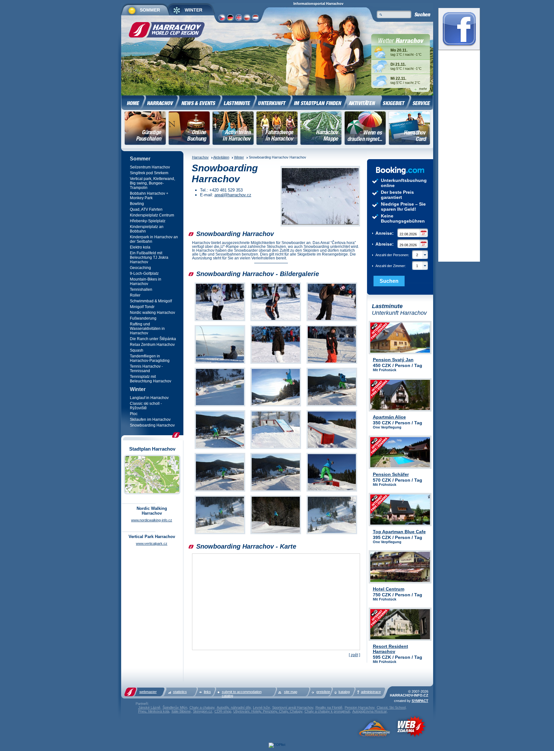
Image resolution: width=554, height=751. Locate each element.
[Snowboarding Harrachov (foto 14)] (275, 492)
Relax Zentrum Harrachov (152, 344)
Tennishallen (141, 289)
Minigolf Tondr (142, 307)
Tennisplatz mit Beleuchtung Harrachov (150, 378)
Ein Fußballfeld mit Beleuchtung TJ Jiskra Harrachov (149, 257)
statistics (180, 692)
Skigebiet (395, 102)
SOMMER (150, 9)
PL (246, 17)
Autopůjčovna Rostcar (369, 711)
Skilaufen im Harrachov (150, 419)
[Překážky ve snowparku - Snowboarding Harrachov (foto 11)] (275, 449)
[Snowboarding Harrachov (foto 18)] (331, 534)
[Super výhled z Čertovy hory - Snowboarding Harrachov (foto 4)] (220, 364)
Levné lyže (261, 707)
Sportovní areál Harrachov (292, 707)
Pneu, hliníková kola (153, 711)
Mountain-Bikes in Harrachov (145, 281)
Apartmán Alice (389, 417)
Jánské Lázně (149, 707)
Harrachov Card (410, 129)
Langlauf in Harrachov (149, 398)
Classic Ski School (391, 707)
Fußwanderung (143, 318)
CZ (221, 17)
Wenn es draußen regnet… (365, 129)
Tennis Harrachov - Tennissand (146, 368)
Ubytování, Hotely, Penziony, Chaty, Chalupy (267, 711)
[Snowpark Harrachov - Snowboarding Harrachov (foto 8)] (275, 406)
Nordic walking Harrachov (152, 312)
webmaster (148, 692)
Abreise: (384, 244)
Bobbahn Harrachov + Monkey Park (149, 195)
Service (421, 102)
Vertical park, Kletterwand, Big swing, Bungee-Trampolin (152, 183)
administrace (371, 692)
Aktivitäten (221, 157)
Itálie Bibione (181, 711)
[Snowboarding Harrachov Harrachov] (320, 196)
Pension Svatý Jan (393, 359)
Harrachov (200, 157)
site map (290, 692)
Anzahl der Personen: (396, 255)
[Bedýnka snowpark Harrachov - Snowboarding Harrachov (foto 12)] (331, 449)
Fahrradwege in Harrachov (277, 129)
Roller (135, 295)
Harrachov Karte (321, 129)
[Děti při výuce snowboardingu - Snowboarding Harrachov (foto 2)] (275, 321)
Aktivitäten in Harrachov (233, 129)
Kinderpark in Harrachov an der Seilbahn (154, 239)
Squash (136, 350)
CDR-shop (222, 711)
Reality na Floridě (328, 707)
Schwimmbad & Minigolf (151, 301)
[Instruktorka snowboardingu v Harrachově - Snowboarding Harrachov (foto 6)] (331, 364)
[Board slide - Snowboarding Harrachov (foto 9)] (331, 406)
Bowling (137, 203)
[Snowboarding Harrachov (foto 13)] (220, 492)
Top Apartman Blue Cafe (399, 531)
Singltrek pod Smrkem (149, 173)
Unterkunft (273, 102)
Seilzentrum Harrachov (150, 167)
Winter (239, 157)
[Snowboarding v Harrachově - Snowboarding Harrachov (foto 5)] (275, 364)
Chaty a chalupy (201, 707)
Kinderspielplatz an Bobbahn (147, 228)
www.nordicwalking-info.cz (151, 520)
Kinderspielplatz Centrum (152, 215)
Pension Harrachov (359, 707)
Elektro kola (140, 247)
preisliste (323, 692)
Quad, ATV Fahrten (146, 209)
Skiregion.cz (202, 711)
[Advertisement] (89, 104)
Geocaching (140, 267)
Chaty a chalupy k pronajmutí (327, 711)
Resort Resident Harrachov (390, 649)
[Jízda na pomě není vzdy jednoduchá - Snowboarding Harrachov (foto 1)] (220, 321)
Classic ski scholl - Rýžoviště (146, 405)
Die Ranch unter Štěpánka (153, 339)
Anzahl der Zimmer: (396, 266)
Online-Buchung (189, 129)
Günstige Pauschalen (145, 129)
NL (255, 17)
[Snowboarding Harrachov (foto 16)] (220, 534)
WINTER (193, 9)
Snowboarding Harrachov (152, 425)
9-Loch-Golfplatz (144, 273)
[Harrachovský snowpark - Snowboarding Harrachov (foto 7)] (220, 406)
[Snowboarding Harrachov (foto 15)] (331, 492)
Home (133, 102)
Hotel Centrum (388, 589)
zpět (354, 655)
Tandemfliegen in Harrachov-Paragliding (150, 358)
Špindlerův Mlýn (175, 707)
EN (238, 17)
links (207, 692)
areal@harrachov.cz (232, 194)
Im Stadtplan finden (319, 102)
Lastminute (238, 102)
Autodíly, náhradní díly (234, 707)
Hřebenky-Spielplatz (147, 221)
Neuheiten (199, 102)
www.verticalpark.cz (151, 543)
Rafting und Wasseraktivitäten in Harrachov (147, 328)
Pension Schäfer (391, 474)
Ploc (134, 414)
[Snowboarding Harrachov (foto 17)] (275, 534)
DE (230, 17)
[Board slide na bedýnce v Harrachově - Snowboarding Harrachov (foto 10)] (220, 449)
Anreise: (384, 233)
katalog (344, 692)
